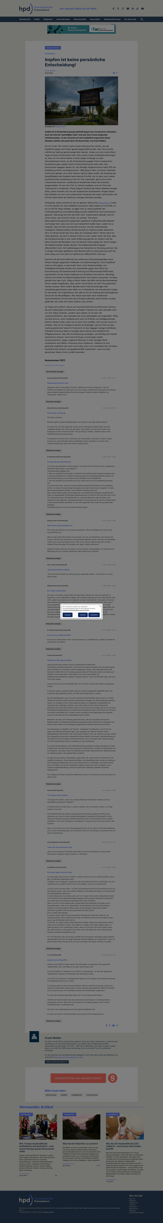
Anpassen (68, 615)
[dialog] (81, 611)
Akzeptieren (94, 615)
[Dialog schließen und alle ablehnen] (100, 606)
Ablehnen (83, 615)
